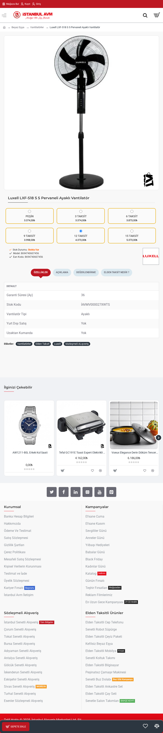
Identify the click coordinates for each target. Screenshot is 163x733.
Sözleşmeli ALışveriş (77, 343)
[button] (8, 113)
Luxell (57, 343)
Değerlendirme (86, 272)
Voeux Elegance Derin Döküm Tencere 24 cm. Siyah (135, 452)
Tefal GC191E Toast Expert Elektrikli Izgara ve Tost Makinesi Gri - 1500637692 (82, 452)
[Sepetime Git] (156, 15)
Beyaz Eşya (18, 27)
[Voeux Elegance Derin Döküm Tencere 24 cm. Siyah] (134, 425)
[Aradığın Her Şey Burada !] (145, 15)
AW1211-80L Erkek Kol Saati (30, 452)
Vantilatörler (37, 27)
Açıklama (62, 272)
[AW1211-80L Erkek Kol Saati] (29, 425)
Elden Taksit (42, 343)
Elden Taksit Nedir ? (116, 272)
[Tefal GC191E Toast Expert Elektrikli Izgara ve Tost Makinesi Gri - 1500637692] (81, 425)
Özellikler (41, 272)
